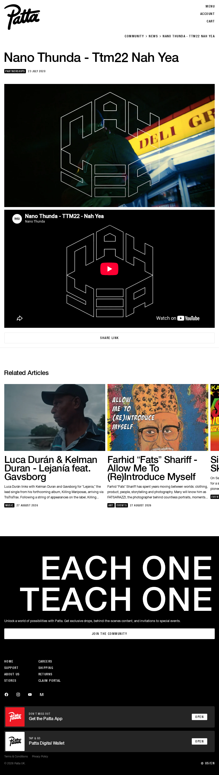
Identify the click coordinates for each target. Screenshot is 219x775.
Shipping (45, 668)
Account (207, 14)
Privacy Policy (40, 756)
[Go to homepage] (22, 17)
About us (12, 674)
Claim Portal (49, 681)
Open (199, 717)
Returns (45, 674)
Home (9, 661)
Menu (210, 6)
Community (134, 36)
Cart (211, 21)
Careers (45, 661)
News (153, 36)
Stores (10, 681)
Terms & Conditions (16, 756)
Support (11, 668)
